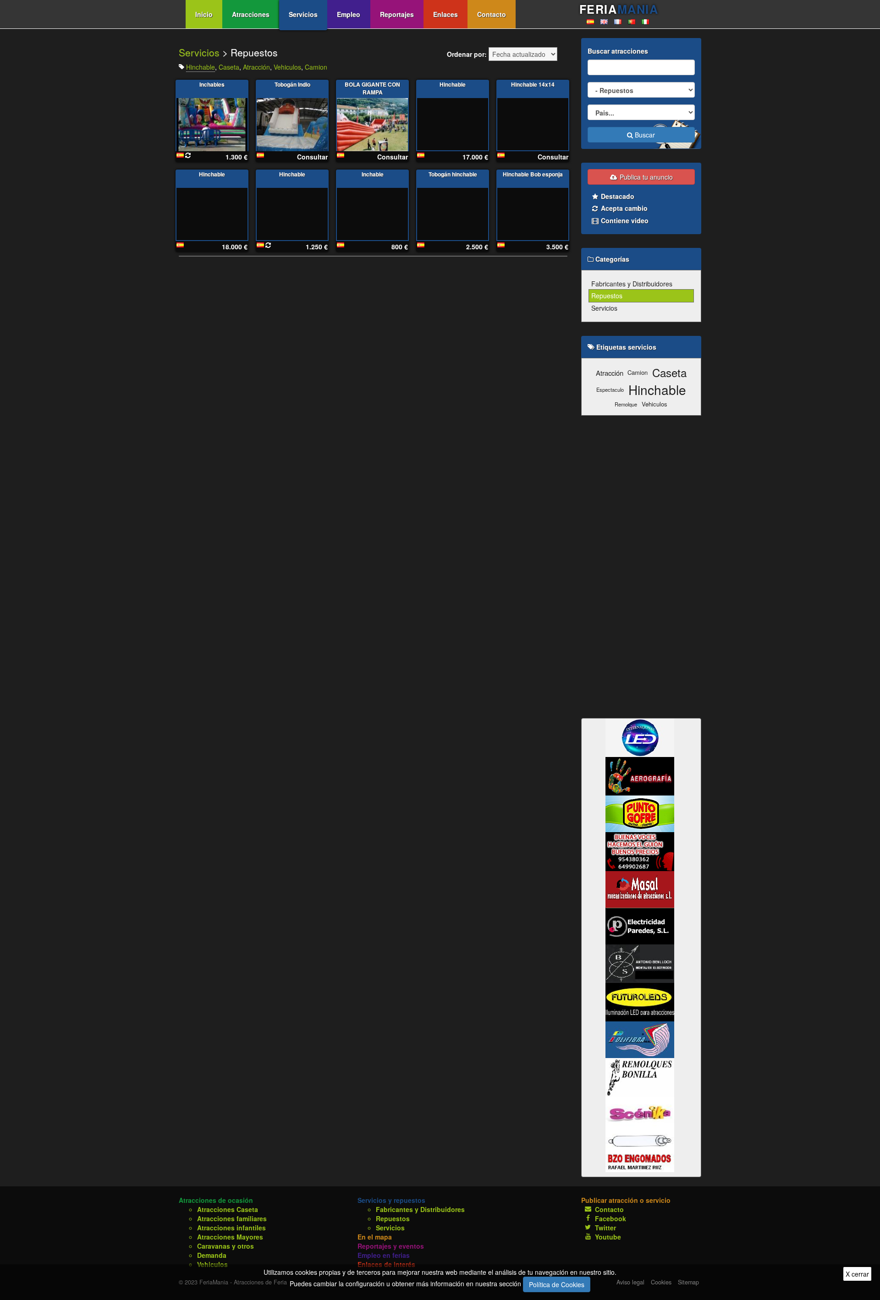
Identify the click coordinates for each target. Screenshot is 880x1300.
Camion (316, 66)
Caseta (229, 66)
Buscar (644, 134)
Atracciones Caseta (227, 1209)
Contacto (491, 14)
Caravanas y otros (225, 1246)
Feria (618, 9)
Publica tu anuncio (645, 176)
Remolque (626, 404)
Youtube (608, 1236)
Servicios (303, 14)
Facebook (610, 1218)
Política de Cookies (556, 1284)
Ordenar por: (467, 54)
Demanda (211, 1255)
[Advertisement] (641, 566)
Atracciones (251, 14)
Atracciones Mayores (230, 1236)
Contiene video (624, 220)
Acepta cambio (623, 208)
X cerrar (857, 1273)
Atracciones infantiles (231, 1227)
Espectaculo (610, 389)
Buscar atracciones (618, 50)
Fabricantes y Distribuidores (631, 283)
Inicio (204, 14)
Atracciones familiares (232, 1218)
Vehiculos (287, 66)
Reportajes (397, 14)
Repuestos (606, 295)
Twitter (605, 1227)
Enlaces (445, 14)
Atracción (256, 66)
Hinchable (200, 66)
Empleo (348, 14)
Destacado (616, 196)
